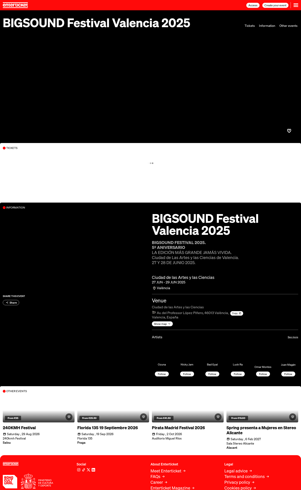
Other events (288, 26)
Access (252, 5)
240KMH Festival (19, 427)
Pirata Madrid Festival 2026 (178, 427)
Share (13, 302)
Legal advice (236, 470)
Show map (160, 324)
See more (293, 337)
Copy (235, 313)
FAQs (155, 476)
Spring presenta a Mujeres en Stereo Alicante (261, 430)
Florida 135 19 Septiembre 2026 (107, 427)
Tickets (250, 26)
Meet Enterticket (165, 470)
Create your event (275, 5)
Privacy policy (237, 482)
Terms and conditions (244, 476)
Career (156, 482)
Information (267, 26)
